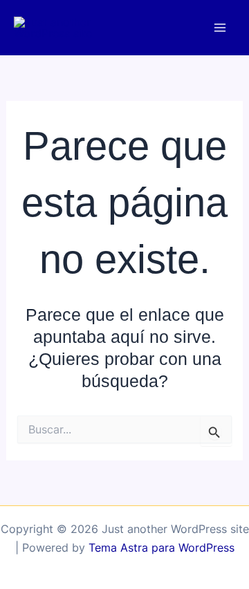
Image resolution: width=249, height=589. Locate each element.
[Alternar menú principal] (219, 28)
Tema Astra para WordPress (161, 547)
